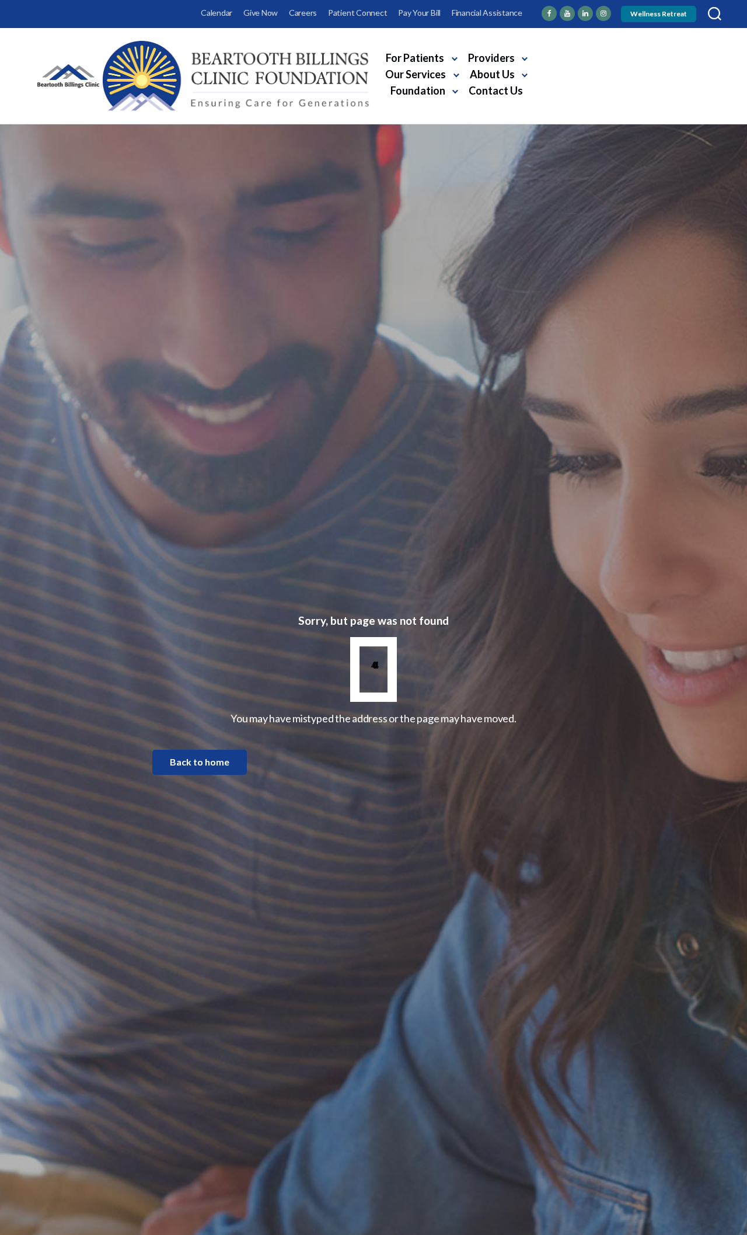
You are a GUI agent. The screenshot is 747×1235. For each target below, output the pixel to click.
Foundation (417, 90)
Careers (303, 13)
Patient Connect (357, 13)
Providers (491, 57)
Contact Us (496, 90)
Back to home (199, 761)
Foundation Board (571, 80)
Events (615, 45)
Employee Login (65, 13)
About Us (492, 74)
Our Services (415, 74)
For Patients (415, 57)
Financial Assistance (487, 13)
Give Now (260, 13)
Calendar (216, 13)
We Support (558, 45)
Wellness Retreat (658, 13)
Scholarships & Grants (580, 62)
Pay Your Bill (419, 13)
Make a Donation (590, 101)
